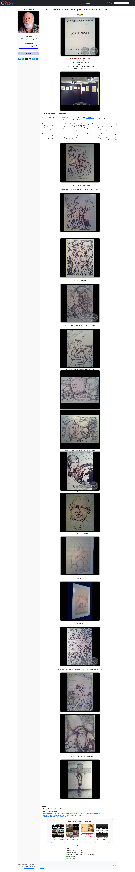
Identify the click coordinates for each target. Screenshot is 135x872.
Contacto (42, 868)
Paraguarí (27, 38)
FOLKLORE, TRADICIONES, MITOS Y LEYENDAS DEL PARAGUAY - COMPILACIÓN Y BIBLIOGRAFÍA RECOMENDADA (71, 813)
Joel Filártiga (80, 60)
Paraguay (33, 38)
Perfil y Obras (28, 53)
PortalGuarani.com (28, 868)
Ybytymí (22, 38)
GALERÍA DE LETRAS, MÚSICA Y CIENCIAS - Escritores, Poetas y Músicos (61, 816)
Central (28, 45)
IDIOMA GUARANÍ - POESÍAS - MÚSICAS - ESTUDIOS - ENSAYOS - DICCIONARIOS (63, 815)
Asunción (22, 45)
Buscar (131, 3)
